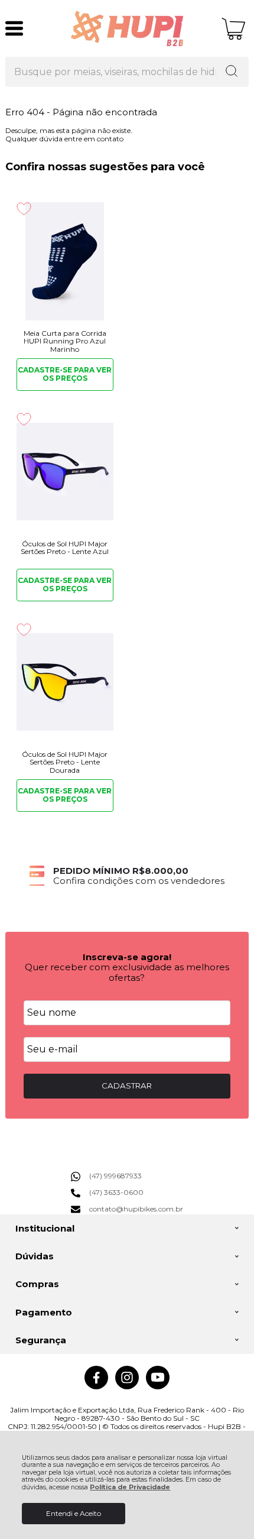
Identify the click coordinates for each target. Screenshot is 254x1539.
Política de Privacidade (130, 1487)
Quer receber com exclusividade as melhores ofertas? (127, 972)
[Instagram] (127, 1386)
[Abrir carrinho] (234, 29)
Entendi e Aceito (73, 1513)
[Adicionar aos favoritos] (24, 208)
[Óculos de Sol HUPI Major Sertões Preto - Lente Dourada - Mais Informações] (65, 682)
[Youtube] (158, 1386)
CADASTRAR (127, 1085)
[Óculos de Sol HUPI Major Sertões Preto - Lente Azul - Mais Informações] (65, 472)
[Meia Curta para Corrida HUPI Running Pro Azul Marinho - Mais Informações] (65, 261)
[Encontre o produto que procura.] (231, 72)
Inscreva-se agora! (127, 957)
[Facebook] (96, 1386)
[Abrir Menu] (14, 28)
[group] (127, 876)
